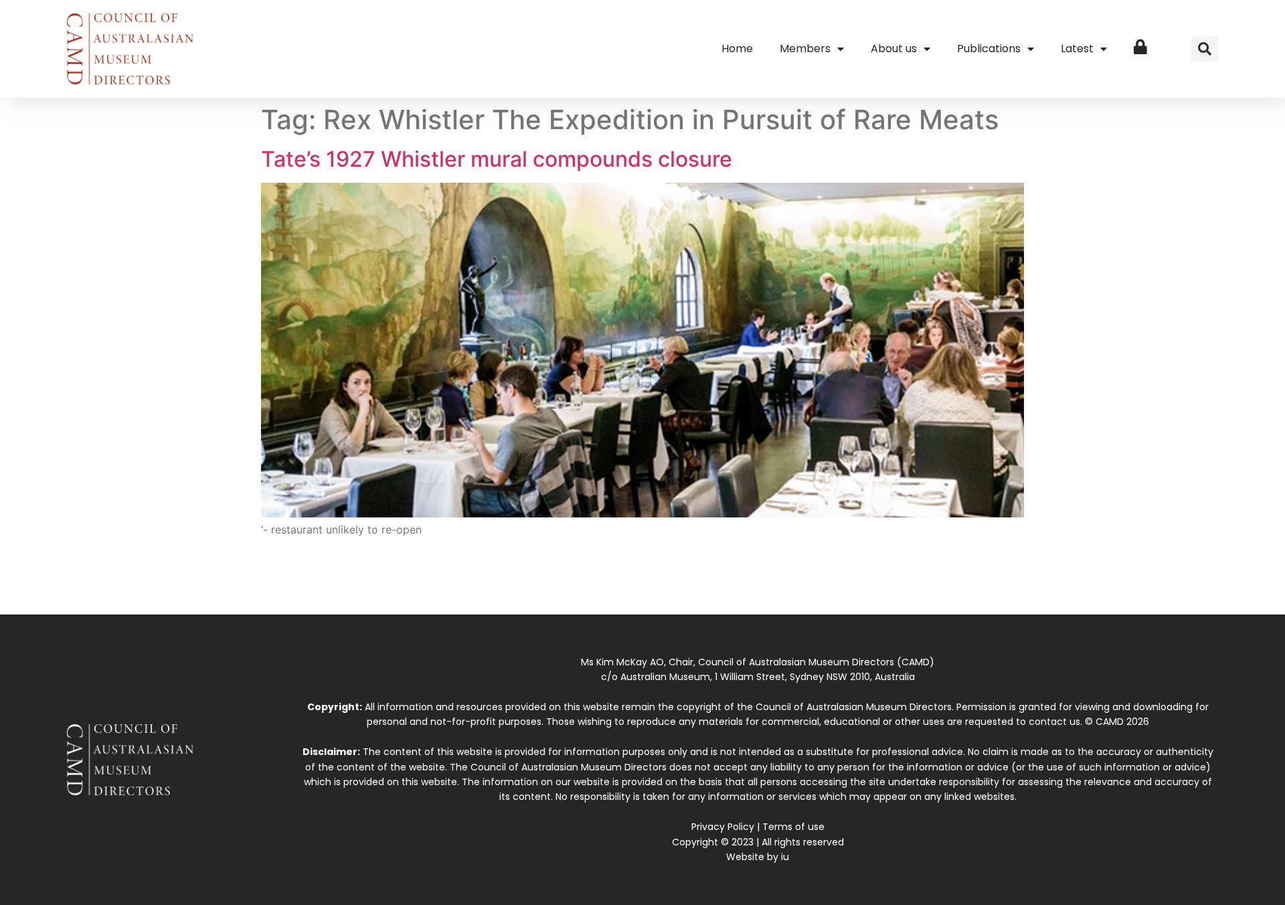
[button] (1204, 48)
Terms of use (793, 826)
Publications (989, 48)
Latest (1077, 48)
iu (785, 856)
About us (894, 48)
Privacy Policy (722, 826)
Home (737, 48)
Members (805, 48)
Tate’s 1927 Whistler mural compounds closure (496, 159)
